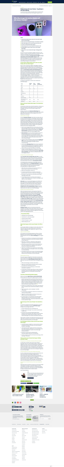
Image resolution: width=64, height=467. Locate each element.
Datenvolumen (23, 442)
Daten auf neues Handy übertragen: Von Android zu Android (32, 41)
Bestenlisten (35, 2)
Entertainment (13, 461)
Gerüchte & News (29, 2)
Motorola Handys (14, 435)
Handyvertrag (23, 431)
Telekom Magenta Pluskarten (35, 434)
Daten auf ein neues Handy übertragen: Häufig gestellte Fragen (31, 50)
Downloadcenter (14, 454)
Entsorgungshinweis (14, 458)
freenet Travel (23, 441)
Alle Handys (13, 438)
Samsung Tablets (14, 442)
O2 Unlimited (33, 441)
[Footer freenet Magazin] (12, 402)
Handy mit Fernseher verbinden (26, 218)
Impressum (28, 424)
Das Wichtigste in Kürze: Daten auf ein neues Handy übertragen (30, 48)
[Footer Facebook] (15, 402)
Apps (40, 2)
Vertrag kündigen (47, 424)
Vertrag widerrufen (42, 424)
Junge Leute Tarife (24, 435)
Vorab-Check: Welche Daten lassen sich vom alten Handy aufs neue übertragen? (31, 40)
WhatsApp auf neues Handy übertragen (27, 215)
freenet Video (43, 431)
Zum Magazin (28, 419)
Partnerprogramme (19, 424)
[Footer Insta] (20, 402)
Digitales (43, 2)
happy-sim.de (23, 455)
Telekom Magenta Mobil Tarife (35, 431)
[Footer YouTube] (18, 402)
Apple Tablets (13, 441)
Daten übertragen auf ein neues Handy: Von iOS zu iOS (31, 43)
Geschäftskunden (14, 424)
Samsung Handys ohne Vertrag (15, 431)
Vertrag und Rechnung (14, 447)
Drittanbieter (13, 462)
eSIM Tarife (23, 438)
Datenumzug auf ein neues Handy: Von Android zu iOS (31, 45)
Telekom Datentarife (34, 435)
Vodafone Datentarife (34, 438)
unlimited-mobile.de (24, 454)
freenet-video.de (24, 451)
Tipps (38, 2)
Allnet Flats (23, 434)
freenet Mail (23, 447)
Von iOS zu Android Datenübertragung (28, 44)
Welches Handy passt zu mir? (26, 221)
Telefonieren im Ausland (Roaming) (16, 451)
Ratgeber (22, 381)
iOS (30, 381)
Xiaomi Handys (13, 434)
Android (27, 381)
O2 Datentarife (33, 442)
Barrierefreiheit (24, 424)
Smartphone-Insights (22, 2)
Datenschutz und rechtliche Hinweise (34, 424)
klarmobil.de (23, 448)
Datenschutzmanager (14, 455)
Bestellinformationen (14, 448)
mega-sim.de (23, 458)
